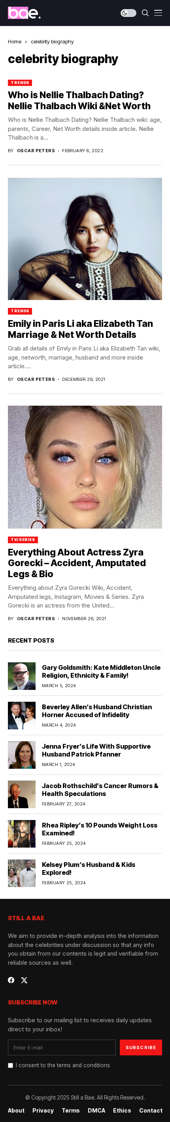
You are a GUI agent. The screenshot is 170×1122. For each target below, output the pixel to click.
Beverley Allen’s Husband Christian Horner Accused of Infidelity (97, 710)
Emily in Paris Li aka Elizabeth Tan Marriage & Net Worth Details (80, 329)
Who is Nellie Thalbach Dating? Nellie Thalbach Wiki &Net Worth (79, 100)
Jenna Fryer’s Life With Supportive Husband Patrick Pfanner (96, 750)
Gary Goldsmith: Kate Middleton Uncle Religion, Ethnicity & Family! (101, 671)
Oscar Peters (36, 150)
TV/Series (23, 539)
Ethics (122, 1110)
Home (14, 41)
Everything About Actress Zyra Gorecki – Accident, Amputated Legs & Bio (77, 563)
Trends (20, 82)
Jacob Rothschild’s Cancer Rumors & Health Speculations (100, 789)
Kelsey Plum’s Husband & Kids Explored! (88, 868)
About (16, 1110)
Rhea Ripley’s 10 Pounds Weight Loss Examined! (99, 829)
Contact (150, 1110)
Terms (71, 1110)
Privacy (43, 1110)
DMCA (96, 1110)
